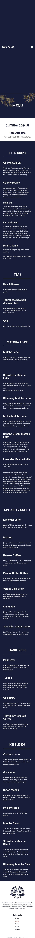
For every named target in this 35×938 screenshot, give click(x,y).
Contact (17, 929)
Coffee (17, 924)
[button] (31, 46)
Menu (16, 921)
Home (17, 918)
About (17, 926)
